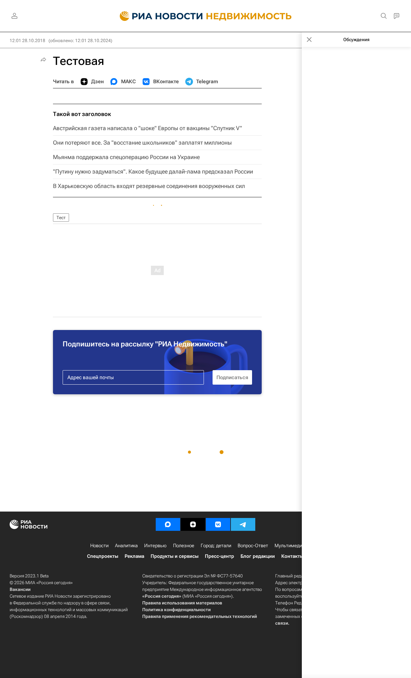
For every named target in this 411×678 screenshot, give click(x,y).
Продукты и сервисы (174, 556)
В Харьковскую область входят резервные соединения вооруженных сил (149, 186)
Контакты (292, 556)
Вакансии (20, 589)
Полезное (183, 546)
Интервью (155, 546)
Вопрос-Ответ (253, 546)
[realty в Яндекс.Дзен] (193, 524)
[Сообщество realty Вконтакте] (218, 524)
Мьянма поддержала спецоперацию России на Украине (126, 157)
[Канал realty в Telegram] (243, 524)
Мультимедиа (290, 546)
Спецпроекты (102, 556)
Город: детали (216, 546)
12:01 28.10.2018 (27, 40)
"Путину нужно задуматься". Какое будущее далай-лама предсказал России (153, 171)
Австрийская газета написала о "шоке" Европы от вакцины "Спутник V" (147, 128)
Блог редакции (257, 556)
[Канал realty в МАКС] (168, 524)
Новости (99, 546)
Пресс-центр (219, 556)
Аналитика (126, 546)
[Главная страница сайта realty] (205, 16)
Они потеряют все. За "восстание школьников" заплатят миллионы (142, 142)
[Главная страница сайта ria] (157, 16)
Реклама (134, 556)
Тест (61, 217)
